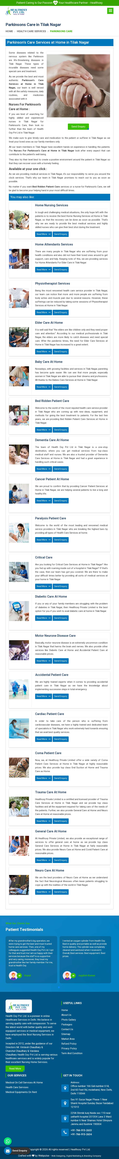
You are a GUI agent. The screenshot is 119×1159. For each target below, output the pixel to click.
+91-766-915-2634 (81, 1134)
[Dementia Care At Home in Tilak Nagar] (19, 454)
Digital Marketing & (74, 1156)
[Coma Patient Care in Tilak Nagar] (19, 767)
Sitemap (65, 1034)
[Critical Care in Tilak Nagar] (19, 571)
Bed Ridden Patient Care (52, 401)
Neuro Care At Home (49, 870)
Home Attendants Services (54, 244)
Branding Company (92, 1156)
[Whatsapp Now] (8, 1141)
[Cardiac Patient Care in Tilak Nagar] (19, 728)
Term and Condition (71, 1053)
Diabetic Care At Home (51, 597)
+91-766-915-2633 (81, 1130)
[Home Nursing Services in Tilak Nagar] (19, 219)
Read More (42, 234)
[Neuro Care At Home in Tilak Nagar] (19, 884)
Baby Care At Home (48, 362)
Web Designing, (58, 1156)
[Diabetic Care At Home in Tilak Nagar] (19, 611)
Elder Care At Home (49, 323)
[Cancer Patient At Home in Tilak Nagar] (19, 493)
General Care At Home (50, 831)
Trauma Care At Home (50, 792)
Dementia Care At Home (52, 440)
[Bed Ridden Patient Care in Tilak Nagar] (19, 415)
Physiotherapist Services (52, 283)
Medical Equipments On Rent (21, 1092)
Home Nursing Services (51, 205)
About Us (66, 1014)
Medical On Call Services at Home (24, 1082)
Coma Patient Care (48, 753)
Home (9, 31)
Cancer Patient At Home (52, 479)
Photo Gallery (68, 1019)
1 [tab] (59, 987)
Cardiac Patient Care (49, 714)
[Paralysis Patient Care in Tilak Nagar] (19, 532)
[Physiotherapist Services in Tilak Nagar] (19, 298)
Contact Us (67, 1029)
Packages (66, 1024)
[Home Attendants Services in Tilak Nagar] (19, 258)
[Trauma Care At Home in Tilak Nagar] (19, 806)
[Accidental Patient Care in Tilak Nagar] (19, 689)
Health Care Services (31, 31)
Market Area (68, 1038)
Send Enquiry (60, 234)
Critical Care (43, 557)
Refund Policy (69, 1043)
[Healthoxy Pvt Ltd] (16, 11)
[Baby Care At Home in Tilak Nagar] (19, 376)
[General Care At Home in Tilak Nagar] (19, 845)
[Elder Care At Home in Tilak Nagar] (19, 337)
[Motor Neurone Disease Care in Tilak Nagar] (19, 650)
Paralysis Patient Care (50, 518)
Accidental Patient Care (51, 675)
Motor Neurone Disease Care (55, 636)
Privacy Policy (69, 1048)
